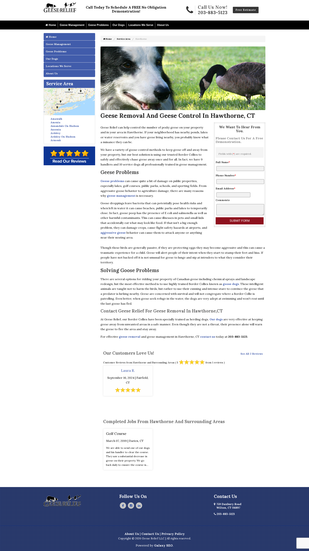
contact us (207, 336)
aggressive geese (113, 232)
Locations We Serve (140, 24)
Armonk (56, 140)
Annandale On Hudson (65, 126)
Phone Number (226, 175)
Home (52, 24)
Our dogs (216, 319)
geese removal (129, 336)
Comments (223, 200)
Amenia (55, 122)
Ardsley (55, 133)
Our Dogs (118, 24)
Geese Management (72, 24)
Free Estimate (246, 9)
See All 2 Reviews (252, 353)
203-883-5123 (212, 12)
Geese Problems (98, 24)
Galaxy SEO (163, 545)
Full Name (223, 162)
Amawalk (56, 118)
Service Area (59, 83)
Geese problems (112, 181)
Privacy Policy (173, 534)
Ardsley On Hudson (63, 136)
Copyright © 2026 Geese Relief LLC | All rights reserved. (154, 538)
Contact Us (150, 534)
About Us (163, 24)
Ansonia (56, 129)
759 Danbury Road (228, 505)
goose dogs (231, 284)
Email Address (225, 188)
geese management (121, 195)
